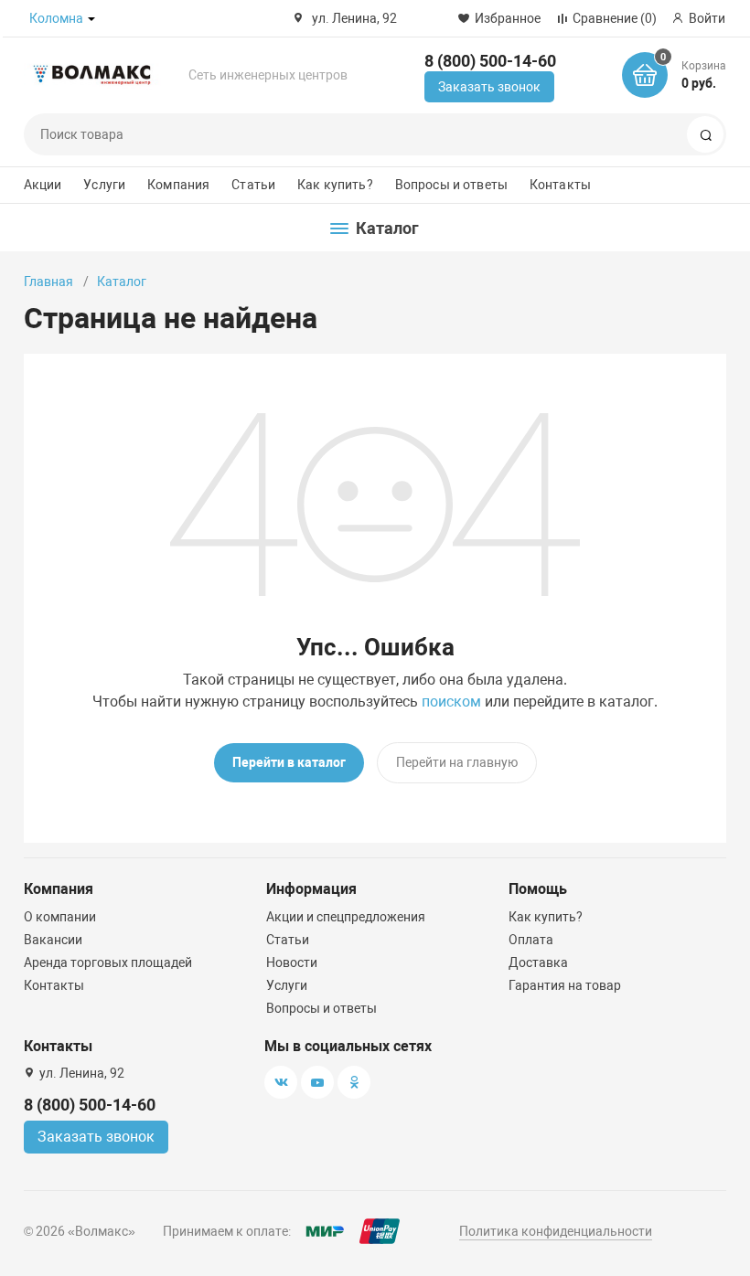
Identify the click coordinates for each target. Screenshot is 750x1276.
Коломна (56, 18)
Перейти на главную (457, 762)
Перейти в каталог (289, 762)
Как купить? (335, 184)
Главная (48, 281)
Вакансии (53, 939)
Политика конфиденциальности (555, 1231)
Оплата (531, 939)
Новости (291, 962)
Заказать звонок (489, 87)
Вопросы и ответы (451, 184)
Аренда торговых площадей (108, 962)
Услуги (104, 184)
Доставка (538, 962)
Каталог (121, 281)
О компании (60, 916)
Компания (178, 184)
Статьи (253, 184)
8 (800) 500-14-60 (490, 60)
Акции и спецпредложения (345, 916)
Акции (43, 184)
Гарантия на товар (565, 985)
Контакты (560, 184)
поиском (451, 701)
